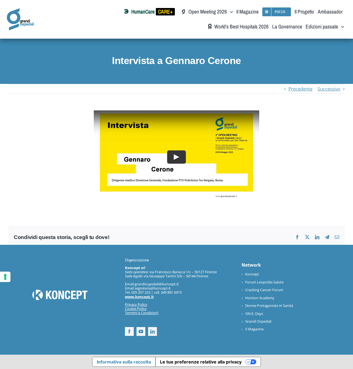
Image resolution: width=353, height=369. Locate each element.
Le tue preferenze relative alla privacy (201, 362)
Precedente (300, 89)
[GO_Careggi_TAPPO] (20, 10)
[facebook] (129, 331)
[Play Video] (176, 157)
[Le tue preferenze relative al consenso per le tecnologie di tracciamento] (5, 277)
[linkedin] (152, 331)
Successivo (329, 89)
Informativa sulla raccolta (124, 362)
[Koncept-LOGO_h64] (59, 292)
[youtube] (141, 331)
